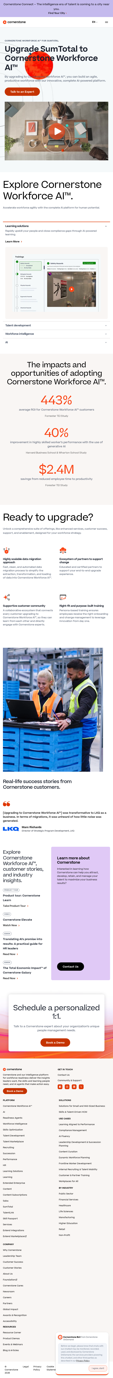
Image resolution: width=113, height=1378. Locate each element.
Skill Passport (10, 1218)
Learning (7, 1177)
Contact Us (70, 967)
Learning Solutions (13, 1171)
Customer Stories (12, 1267)
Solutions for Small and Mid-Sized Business (82, 1106)
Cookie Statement (52, 1368)
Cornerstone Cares (13, 1285)
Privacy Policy (37, 1368)
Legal (26, 1366)
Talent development (18, 325)
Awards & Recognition (15, 1315)
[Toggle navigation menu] (105, 22)
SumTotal (8, 1206)
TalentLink (8, 1212)
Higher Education (68, 1223)
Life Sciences (66, 1211)
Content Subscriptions (15, 1194)
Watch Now (10, 925)
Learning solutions (17, 226)
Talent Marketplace (13, 1141)
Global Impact (10, 1309)
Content (7, 1189)
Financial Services (68, 1199)
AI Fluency (64, 1136)
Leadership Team (12, 1256)
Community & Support (70, 1080)
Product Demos (11, 1338)
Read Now (9, 954)
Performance (10, 1159)
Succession (9, 1153)
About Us (8, 1273)
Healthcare (65, 1205)
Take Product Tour (14, 906)
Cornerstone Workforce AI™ (17, 1106)
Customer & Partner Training (74, 1175)
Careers (7, 1297)
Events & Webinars (13, 1344)
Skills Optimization (13, 1129)
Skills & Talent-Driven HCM (73, 1112)
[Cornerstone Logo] (14, 22)
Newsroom (8, 1291)
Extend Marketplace (14, 1236)
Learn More (12, 241)
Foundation (9, 1279)
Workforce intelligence (19, 334)
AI (6, 342)
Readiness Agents (12, 1117)
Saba (5, 1200)
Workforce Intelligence (15, 1123)
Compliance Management (73, 1130)
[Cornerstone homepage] (29, 1069)
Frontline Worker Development (75, 1163)
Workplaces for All (68, 1181)
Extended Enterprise (14, 1183)
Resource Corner (12, 1332)
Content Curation (68, 1151)
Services (7, 1224)
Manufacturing (67, 1217)
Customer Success (13, 1262)
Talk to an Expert (22, 92)
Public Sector (66, 1193)
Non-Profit (64, 1235)
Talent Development (14, 1135)
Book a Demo (55, 1043)
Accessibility (10, 1321)
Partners (7, 1303)
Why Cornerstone (12, 1250)
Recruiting (8, 1147)
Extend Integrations (13, 1230)
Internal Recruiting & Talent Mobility (78, 1169)
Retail (62, 1229)
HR (4, 1165)
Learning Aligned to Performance (77, 1124)
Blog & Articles (11, 1350)
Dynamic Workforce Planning (74, 1157)
